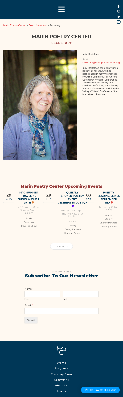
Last (65, 299)
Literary (72, 225)
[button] (100, 390)
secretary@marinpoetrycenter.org (101, 62)
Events (61, 363)
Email (29, 305)
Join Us (61, 391)
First (27, 299)
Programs (61, 368)
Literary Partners (72, 229)
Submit (31, 320)
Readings (29, 222)
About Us (61, 385)
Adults (29, 218)
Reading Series (72, 233)
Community (61, 380)
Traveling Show (29, 226)
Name (29, 289)
